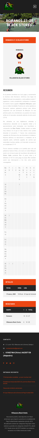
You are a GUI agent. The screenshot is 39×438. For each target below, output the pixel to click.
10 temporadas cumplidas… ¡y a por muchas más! (17, 377)
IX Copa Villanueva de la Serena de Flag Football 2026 (18, 392)
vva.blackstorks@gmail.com (14, 348)
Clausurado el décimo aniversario (12, 388)
